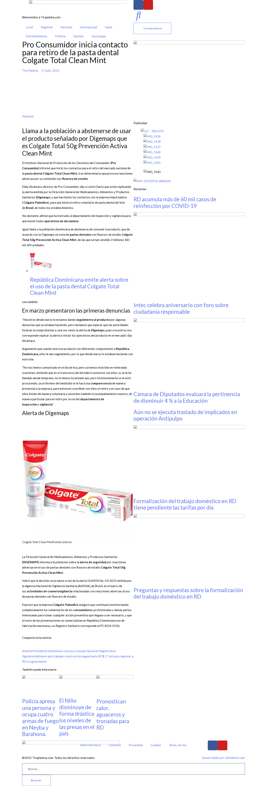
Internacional (88, 27)
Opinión (78, 36)
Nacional (66, 27)
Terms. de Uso (178, 745)
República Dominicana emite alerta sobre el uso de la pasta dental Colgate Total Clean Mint (79, 286)
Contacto (115, 745)
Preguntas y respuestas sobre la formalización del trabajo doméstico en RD (188, 593)
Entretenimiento (36, 36)
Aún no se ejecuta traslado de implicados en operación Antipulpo (185, 415)
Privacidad (136, 745)
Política (60, 36)
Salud (108, 27)
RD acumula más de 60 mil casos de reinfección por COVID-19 (175, 202)
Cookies (156, 745)
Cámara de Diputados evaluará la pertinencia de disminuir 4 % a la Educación (187, 397)
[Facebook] (138, 5)
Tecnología (98, 36)
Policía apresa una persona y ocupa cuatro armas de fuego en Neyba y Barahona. (40, 717)
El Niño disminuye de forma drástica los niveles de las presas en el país (76, 717)
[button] (23, 645)
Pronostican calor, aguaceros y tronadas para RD (112, 714)
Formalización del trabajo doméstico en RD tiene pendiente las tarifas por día (185, 504)
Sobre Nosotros (90, 745)
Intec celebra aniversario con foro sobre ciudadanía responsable (181, 308)
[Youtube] (148, 5)
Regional (47, 27)
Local (29, 27)
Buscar (36, 780)
